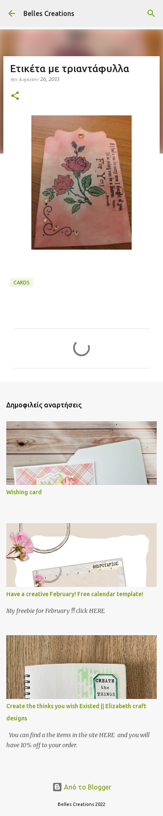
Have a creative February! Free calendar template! (74, 594)
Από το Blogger (86, 787)
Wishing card (24, 492)
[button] (15, 96)
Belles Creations (48, 13)
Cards (21, 282)
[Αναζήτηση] (151, 13)
